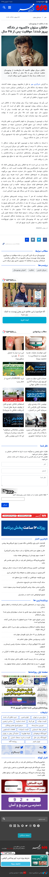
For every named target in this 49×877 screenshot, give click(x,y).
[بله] (34, 826)
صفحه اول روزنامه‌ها (38, 672)
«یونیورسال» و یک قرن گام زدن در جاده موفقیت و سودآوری (24, 255)
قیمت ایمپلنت (23, 729)
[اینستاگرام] (30, 826)
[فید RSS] (18, 826)
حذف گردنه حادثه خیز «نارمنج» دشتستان (31, 582)
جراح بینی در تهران (39, 717)
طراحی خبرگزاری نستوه (36, 873)
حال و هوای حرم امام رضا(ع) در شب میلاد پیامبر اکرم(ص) (24, 550)
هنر (45, 17)
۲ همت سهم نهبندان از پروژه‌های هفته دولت (29, 555)
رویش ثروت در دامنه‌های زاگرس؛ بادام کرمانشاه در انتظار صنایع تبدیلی (23, 606)
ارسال (5, 505)
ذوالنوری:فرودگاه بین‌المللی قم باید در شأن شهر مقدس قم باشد (24, 561)
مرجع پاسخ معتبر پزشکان (14, 725)
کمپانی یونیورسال (19, 270)
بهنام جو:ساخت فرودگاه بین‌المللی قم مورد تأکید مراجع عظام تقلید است (24, 774)
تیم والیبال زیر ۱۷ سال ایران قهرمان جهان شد (29, 634)
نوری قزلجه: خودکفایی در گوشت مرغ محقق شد (28, 577)
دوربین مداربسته (38, 725)
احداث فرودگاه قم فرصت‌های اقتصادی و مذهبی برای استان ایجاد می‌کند (24, 768)
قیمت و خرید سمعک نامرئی (20, 737)
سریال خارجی (41, 270)
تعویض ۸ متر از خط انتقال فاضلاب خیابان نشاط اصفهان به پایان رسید (24, 665)
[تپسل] (3, 280)
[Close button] (47, 853)
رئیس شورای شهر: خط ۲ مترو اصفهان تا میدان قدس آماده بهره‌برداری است (24, 621)
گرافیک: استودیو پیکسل (16, 873)
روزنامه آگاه (13, 741)
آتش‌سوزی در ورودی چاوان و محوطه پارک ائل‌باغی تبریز (26, 572)
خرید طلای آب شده (10, 717)
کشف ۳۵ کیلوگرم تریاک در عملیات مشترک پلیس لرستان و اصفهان (24, 645)
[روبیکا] (22, 826)
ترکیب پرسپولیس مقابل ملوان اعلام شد (31, 639)
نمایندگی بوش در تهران (11, 733)
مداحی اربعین (8, 721)
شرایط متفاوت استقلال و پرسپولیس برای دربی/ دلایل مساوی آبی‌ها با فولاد (23, 628)
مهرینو (5, 737)
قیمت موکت (42, 721)
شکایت (31, 270)
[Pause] (5, 305)
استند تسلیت (20, 721)
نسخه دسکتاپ (25, 835)
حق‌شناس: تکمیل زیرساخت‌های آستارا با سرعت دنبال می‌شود (24, 568)
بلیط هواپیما (26, 733)
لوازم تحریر (25, 717)
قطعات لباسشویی (9, 729)
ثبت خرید (25, 320)
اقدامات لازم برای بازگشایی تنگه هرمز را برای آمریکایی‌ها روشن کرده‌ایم (23, 544)
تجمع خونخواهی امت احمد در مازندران (31, 594)
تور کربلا (31, 721)
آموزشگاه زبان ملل (40, 737)
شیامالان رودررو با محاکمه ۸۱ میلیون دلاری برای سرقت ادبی (24, 260)
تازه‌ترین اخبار (41, 539)
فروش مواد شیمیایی (39, 729)
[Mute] (9, 305)
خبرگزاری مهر (35, 84)
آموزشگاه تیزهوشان (39, 733)
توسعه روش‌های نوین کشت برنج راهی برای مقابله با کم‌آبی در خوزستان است (23, 653)
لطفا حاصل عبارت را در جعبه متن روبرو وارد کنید (30, 495)
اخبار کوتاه (43, 758)
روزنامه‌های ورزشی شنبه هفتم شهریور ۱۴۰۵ (29, 707)
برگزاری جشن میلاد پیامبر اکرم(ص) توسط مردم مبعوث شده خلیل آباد (24, 588)
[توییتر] (26, 826)
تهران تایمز (36, 741)
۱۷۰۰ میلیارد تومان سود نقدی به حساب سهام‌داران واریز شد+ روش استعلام (24, 613)
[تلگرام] (38, 826)
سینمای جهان (37, 17)
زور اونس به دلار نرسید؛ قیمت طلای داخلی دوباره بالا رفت (24, 659)
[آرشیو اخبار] (14, 826)
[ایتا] (10, 826)
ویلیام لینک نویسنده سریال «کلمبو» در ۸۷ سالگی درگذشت (24, 258)
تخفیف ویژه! (15, 863)
